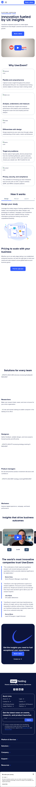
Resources (5, 765)
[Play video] (18, 47)
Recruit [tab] (16, 198)
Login (20, 699)
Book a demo (29, 2)
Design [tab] (6, 198)
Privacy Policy (26, 727)
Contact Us (6, 701)
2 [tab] (16, 549)
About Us (5, 699)
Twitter (22, 689)
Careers (21, 701)
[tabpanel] (18, 221)
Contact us (17, 659)
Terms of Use (8, 729)
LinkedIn (20, 689)
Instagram (17, 689)
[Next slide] (26, 549)
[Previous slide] (9, 549)
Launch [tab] (26, 198)
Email (5, 718)
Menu (6, 2)
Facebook (14, 689)
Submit (29, 720)
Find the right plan (18, 269)
